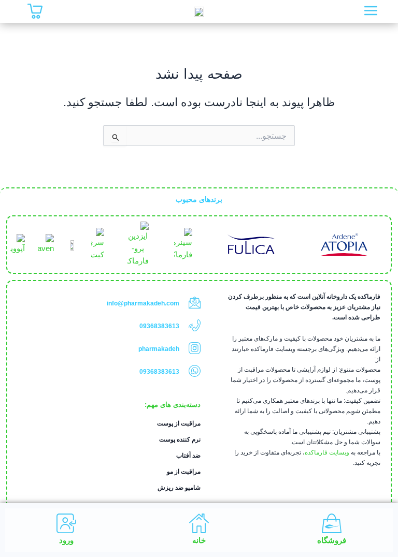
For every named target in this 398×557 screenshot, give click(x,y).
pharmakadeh (158, 349)
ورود (66, 540)
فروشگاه (331, 540)
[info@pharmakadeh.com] (195, 303)
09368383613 (159, 326)
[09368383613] (195, 325)
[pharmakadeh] (195, 348)
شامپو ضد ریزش (179, 487)
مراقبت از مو (184, 471)
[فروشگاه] (332, 523)
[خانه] (199, 523)
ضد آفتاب (188, 455)
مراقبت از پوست (179, 423)
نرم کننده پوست (180, 439)
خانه (199, 540)
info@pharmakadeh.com (143, 303)
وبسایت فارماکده (327, 452)
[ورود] (66, 523)
